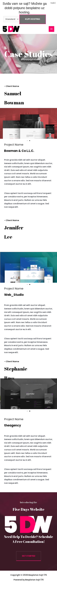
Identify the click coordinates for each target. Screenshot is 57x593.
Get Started (28, 555)
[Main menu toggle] (51, 29)
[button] (27, 140)
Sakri (53, 3)
